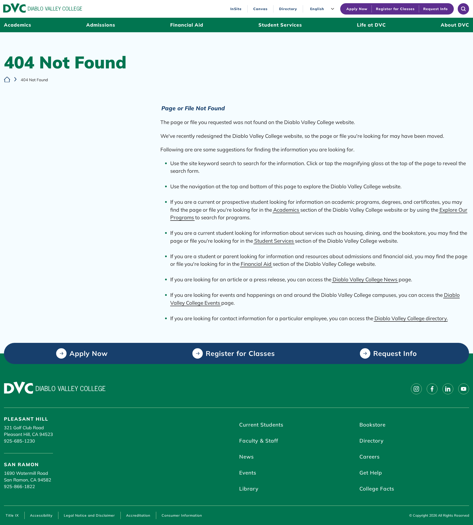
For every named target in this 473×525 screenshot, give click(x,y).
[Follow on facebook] (432, 388)
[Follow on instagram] (416, 388)
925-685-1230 (19, 441)
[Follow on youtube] (463, 388)
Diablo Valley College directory (410, 318)
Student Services (274, 241)
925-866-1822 (19, 486)
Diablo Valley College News (365, 279)
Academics (286, 210)
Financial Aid (256, 264)
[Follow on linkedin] (447, 388)
